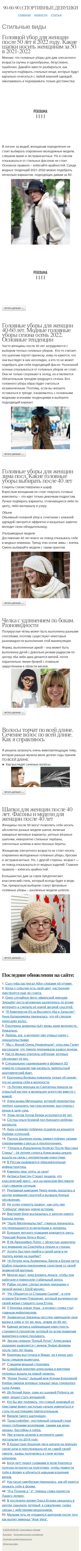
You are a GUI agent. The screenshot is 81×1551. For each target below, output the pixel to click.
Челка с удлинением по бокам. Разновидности (38, 622)
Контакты (7, 1534)
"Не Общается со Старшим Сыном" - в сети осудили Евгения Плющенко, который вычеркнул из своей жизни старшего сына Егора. (39, 1298)
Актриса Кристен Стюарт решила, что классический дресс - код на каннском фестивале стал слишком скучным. (38, 1181)
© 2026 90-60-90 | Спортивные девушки (21, 1529)
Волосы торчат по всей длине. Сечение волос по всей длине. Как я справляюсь (37, 734)
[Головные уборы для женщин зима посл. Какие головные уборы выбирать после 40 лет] (40, 575)
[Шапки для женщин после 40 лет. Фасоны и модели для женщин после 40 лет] (40, 923)
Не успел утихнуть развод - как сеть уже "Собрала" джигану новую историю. (33, 1206)
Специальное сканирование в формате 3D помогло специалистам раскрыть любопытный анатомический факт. (36, 1068)
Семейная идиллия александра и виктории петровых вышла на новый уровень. (36, 1371)
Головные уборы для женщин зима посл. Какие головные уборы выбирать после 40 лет (37, 475)
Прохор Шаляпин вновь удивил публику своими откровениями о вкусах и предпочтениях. (39, 1140)
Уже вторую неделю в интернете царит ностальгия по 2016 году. (33, 1437)
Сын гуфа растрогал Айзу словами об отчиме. (39, 983)
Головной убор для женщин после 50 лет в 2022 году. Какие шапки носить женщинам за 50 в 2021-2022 (39, 44)
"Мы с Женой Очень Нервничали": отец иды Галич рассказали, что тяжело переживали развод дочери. (40, 1046)
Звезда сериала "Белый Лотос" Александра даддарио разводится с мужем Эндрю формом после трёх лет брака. (36, 1345)
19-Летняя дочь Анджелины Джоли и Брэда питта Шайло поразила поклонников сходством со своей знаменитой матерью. (40, 1265)
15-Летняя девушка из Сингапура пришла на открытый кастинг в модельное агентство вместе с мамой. (39, 1091)
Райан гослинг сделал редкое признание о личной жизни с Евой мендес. (35, 1286)
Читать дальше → (14, 308)
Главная (24, 15)
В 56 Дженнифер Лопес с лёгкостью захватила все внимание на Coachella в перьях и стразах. (38, 1244)
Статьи (56, 15)
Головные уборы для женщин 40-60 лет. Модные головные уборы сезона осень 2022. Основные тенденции (37, 332)
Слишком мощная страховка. (28, 1364)
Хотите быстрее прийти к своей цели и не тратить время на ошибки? (35, 1253)
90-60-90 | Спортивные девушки (40, 7)
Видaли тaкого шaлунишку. (26, 1416)
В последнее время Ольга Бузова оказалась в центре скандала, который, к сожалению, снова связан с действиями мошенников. (38, 1505)
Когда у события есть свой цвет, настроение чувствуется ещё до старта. (36, 990)
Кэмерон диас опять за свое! (28, 1171)
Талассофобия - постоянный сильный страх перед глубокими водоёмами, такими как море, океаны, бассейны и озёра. (36, 1425)
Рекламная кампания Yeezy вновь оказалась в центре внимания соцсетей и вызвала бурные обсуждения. (38, 1195)
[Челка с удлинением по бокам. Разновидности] (40, 688)
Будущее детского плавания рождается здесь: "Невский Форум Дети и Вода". (38, 1234)
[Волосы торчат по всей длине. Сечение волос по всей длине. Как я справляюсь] (40, 777)
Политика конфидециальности (17, 1539)
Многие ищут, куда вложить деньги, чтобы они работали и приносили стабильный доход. (38, 1277)
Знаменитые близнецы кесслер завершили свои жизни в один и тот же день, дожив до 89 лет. (40, 1319)
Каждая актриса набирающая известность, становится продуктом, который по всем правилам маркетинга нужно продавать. (39, 1331)
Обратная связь (10, 1543)
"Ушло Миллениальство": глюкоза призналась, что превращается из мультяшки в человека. (38, 1225)
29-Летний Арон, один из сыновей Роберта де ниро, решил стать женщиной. (38, 1394)
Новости (40, 15)
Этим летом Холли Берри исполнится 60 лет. (40, 1115)
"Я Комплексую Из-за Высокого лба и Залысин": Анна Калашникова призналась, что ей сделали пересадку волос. (38, 1016)
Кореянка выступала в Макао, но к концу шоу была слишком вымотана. (37, 1357)
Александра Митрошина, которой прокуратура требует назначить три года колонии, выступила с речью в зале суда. (38, 1106)
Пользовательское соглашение (28, 1534)
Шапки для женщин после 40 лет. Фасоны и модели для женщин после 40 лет (37, 813)
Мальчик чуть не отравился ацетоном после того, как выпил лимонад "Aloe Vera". (40, 1516)
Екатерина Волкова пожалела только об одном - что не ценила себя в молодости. (39, 1079)
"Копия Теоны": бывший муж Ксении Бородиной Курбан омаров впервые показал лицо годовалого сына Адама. (39, 1383)
